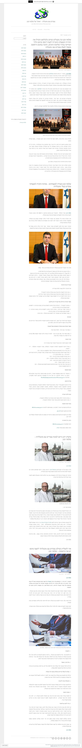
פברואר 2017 (23, 107)
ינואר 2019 (24, 62)
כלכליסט (40, 89)
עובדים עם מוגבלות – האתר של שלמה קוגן (41, 21)
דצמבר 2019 (23, 47)
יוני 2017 (24, 96)
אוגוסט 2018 (23, 67)
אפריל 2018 (23, 76)
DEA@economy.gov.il (37, 407)
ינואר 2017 (24, 110)
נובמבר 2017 (23, 84)
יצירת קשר (34, 29)
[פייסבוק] (70, 738)
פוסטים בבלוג (40, 29)
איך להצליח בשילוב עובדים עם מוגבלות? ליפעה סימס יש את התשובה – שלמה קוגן (50, 549)
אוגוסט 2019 (23, 53)
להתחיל (30, 1)
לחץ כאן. (59, 411)
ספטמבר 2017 (23, 87)
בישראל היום (53, 469)
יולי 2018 (24, 70)
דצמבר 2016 (23, 113)
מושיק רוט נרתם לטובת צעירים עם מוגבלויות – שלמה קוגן (53, 438)
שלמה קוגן (68, 74)
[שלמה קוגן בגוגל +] (56, 738)
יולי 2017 (24, 93)
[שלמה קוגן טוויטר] (61, 738)
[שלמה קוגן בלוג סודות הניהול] (58, 738)
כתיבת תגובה (61, 70)
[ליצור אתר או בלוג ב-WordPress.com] (51, 737)
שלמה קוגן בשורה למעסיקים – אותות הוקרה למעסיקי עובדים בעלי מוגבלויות (50, 185)
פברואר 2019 (23, 59)
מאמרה (49, 581)
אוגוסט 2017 (23, 90)
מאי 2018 (24, 73)
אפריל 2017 (23, 101)
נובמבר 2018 (23, 64)
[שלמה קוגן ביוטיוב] (53, 738)
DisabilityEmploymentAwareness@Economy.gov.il (53, 377)
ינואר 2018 (24, 82)
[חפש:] (20, 38)
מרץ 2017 (24, 104)
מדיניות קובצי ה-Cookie (54, 745)
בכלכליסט (51, 73)
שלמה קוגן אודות (47, 29)
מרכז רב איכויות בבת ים (45, 522)
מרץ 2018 (24, 79)
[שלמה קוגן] (64, 738)
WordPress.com (34, 737)
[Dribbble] (67, 738)
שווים (57, 427)
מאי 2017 (24, 99)
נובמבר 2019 (23, 50)
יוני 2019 (24, 56)
